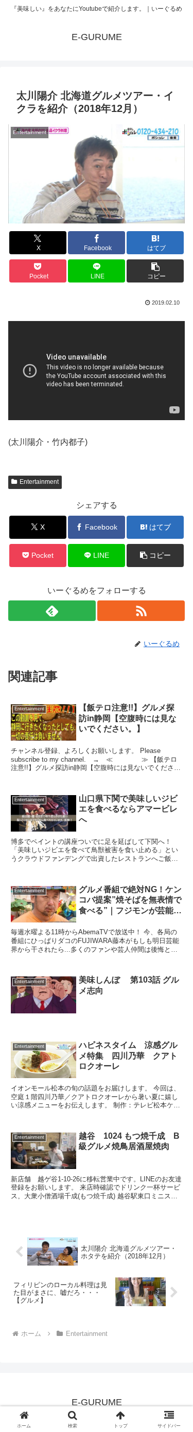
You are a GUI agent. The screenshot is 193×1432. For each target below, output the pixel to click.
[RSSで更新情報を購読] (141, 610)
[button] (155, 270)
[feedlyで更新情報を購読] (52, 610)
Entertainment (39, 481)
